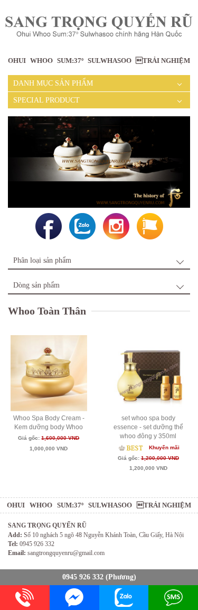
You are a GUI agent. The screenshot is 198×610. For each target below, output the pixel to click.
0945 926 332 (82, 577)
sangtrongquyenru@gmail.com (66, 553)
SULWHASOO (109, 60)
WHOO (41, 60)
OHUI (17, 60)
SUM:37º (70, 60)
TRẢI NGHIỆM (163, 60)
